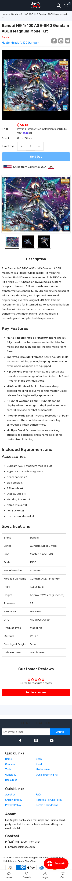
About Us (10, 794)
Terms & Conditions (47, 805)
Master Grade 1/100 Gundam (20, 42)
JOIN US (60, 731)
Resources (11, 780)
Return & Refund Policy (49, 799)
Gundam (10, 764)
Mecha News (43, 769)
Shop (39, 759)
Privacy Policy (13, 805)
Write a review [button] (36, 692)
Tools (8, 769)
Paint (39, 764)
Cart (63, 877)
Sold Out (36, 156)
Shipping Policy (13, 799)
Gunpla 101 (11, 774)
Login (45, 877)
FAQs (39, 794)
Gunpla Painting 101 (47, 774)
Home (5, 14)
